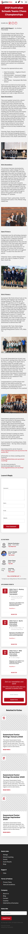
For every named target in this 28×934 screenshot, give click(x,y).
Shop (4, 864)
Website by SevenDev (7, 927)
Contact (5, 898)
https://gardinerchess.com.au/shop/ (12, 467)
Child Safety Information (10, 903)
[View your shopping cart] (18, 2)
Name (5, 503)
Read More (6, 749)
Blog (4, 896)
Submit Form (14, 699)
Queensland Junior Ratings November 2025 (14, 776)
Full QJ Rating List (13, 576)
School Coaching (8, 857)
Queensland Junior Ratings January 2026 (13, 736)
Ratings (5, 855)
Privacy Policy (7, 882)
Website (5, 518)
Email (5, 510)
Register (14, 614)
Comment (6, 488)
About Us (6, 893)
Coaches (5, 901)
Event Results (7, 862)
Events (5, 859)
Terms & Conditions (9, 884)
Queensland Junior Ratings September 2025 (11, 817)
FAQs (4, 873)
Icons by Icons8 (5, 925)
